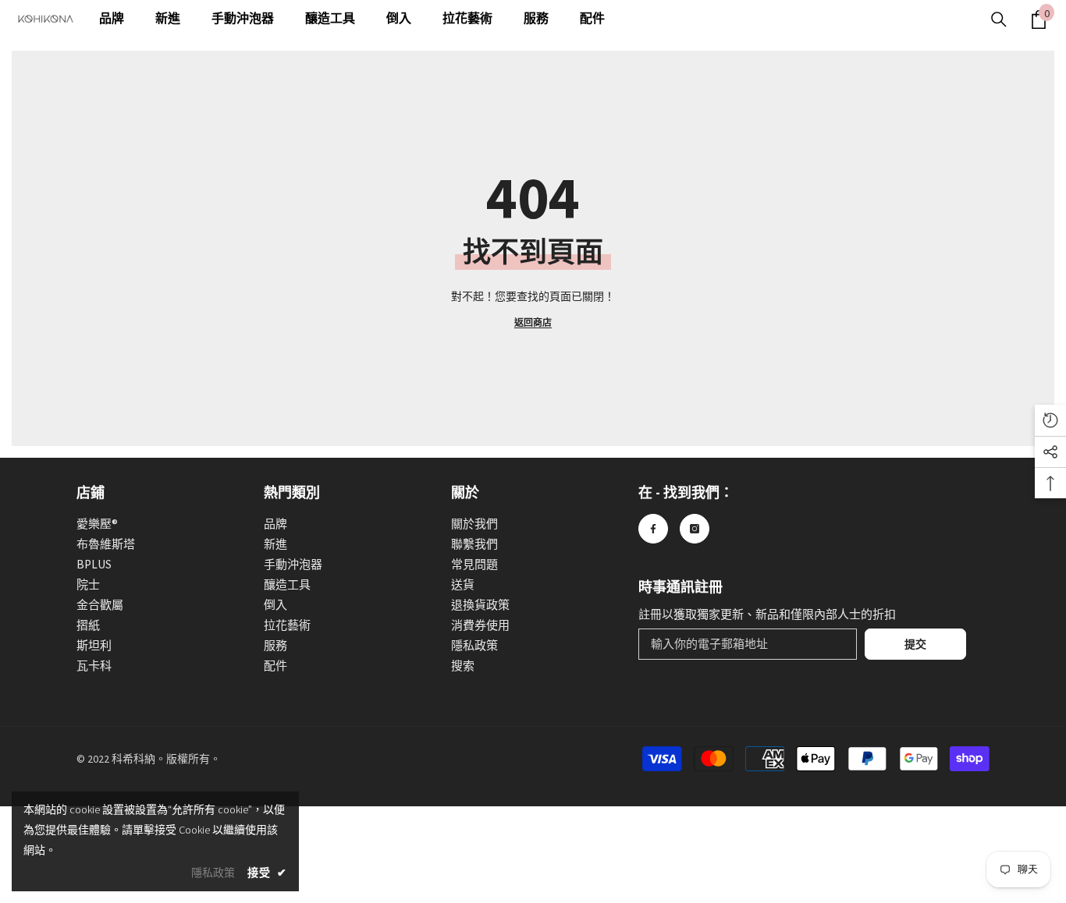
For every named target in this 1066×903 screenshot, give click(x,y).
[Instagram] (694, 529)
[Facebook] (653, 529)
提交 (915, 644)
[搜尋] (999, 19)
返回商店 (533, 322)
